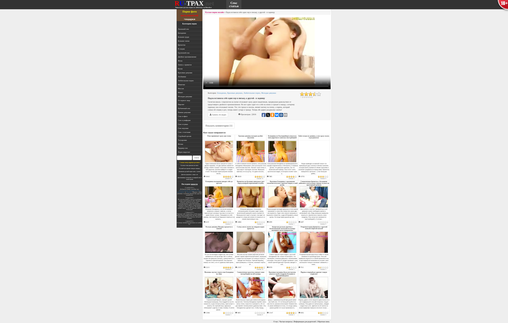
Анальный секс (183, 29)
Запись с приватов (185, 65)
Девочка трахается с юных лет (189, 174)
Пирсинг (181, 104)
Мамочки (181, 85)
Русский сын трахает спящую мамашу (189, 168)
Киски (180, 69)
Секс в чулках (183, 124)
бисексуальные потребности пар (189, 190)
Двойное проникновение (187, 57)
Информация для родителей (305, 322)
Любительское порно (186, 81)
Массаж (181, 89)
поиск (196, 158)
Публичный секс (184, 108)
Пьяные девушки (184, 112)
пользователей (189, 15)
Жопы (180, 61)
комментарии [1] (218, 125)
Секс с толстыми (184, 132)
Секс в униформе (184, 120)
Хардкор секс (183, 148)
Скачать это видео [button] (218, 115)
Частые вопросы (285, 322)
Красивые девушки (185, 73)
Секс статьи (234, 4)
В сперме (181, 49)
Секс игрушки (183, 128)
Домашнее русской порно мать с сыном (189, 171)
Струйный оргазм (184, 136)
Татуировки (182, 140)
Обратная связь (323, 322)
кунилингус (181, 192)
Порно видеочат (184, 152)
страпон (188, 192)
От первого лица (184, 100)
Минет (180, 93)
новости (194, 184)
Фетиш (180, 144)
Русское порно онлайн (214, 12)
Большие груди (183, 37)
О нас (275, 322)
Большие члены (183, 41)
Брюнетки (181, 45)
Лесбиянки (182, 77)
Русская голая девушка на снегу (189, 165)
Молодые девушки (185, 96)
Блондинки (182, 33)
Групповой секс (184, 53)
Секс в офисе (183, 116)
